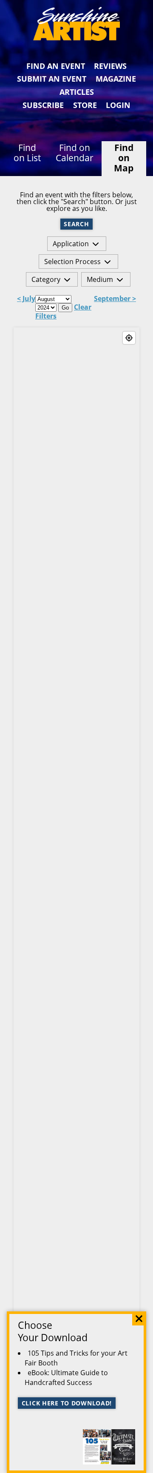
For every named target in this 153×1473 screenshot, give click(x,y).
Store (85, 105)
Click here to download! (67, 1403)
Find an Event (55, 66)
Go (65, 307)
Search (76, 224)
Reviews (110, 66)
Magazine (116, 79)
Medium (100, 279)
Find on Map (123, 158)
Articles (77, 92)
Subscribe (43, 105)
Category (45, 279)
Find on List (27, 153)
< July (26, 299)
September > (115, 299)
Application (71, 243)
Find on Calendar (75, 153)
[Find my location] (129, 338)
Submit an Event (51, 79)
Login (118, 105)
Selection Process (72, 261)
